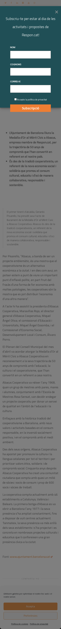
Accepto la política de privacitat (32, 99)
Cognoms (15, 64)
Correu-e (15, 81)
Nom (12, 47)
